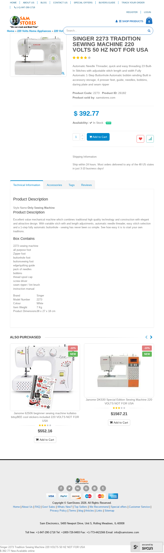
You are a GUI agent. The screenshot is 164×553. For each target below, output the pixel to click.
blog (80, 510)
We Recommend (99, 506)
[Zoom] (63, 74)
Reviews (86, 185)
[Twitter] (69, 488)
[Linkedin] (78, 488)
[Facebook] (61, 488)
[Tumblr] (103, 488)
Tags (72, 185)
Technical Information (26, 185)
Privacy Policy (58, 510)
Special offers (119, 506)
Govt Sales (48, 506)
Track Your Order (133, 2)
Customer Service (139, 506)
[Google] (86, 488)
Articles (89, 510)
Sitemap (109, 510)
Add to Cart (99, 136)
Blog (44, 2)
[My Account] (116, 21)
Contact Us (60, 2)
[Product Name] (45, 377)
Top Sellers (80, 506)
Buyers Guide (107, 2)
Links (99, 510)
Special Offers (83, 2)
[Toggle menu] (42, 20)
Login (147, 12)
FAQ (37, 506)
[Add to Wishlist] (140, 139)
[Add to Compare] (150, 139)
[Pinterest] (95, 488)
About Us (28, 2)
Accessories (54, 185)
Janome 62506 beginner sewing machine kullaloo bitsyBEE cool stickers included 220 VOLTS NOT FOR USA (45, 417)
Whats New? (64, 506)
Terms (73, 510)
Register (132, 12)
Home (13, 2)
